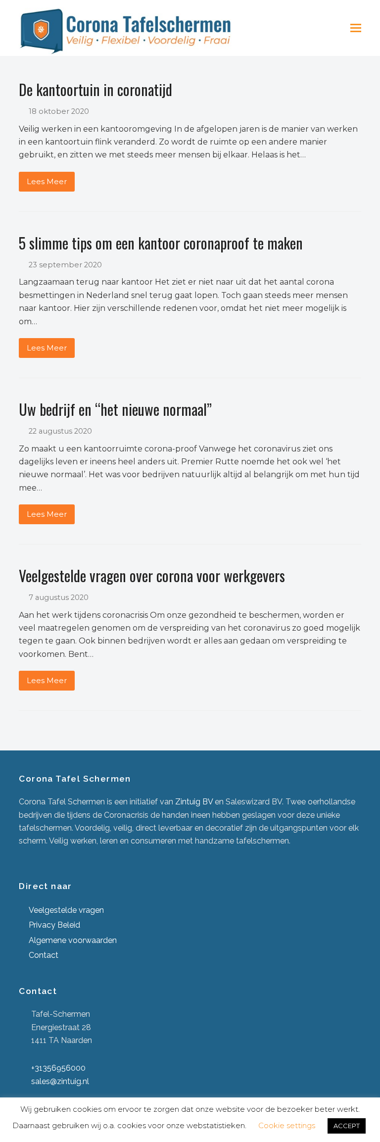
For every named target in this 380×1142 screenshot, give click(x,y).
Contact (43, 955)
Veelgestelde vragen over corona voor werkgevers (152, 575)
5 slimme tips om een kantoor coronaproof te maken (161, 243)
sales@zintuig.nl (60, 1081)
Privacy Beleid (54, 925)
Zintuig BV (194, 801)
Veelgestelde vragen (66, 910)
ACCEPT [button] (346, 1126)
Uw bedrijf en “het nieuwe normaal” (115, 409)
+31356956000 (58, 1068)
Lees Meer (47, 181)
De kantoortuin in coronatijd (95, 89)
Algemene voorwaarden (73, 940)
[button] (355, 28)
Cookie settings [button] (286, 1125)
